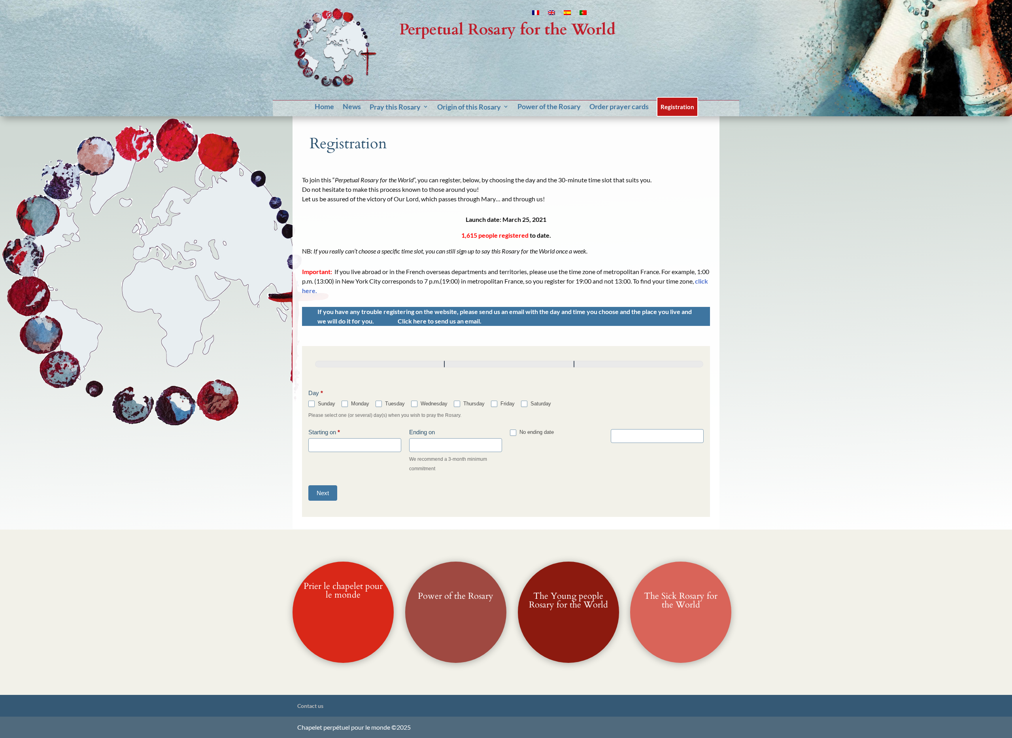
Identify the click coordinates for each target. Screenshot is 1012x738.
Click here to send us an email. (439, 321)
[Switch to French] (535, 14)
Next (323, 493)
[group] (506, 368)
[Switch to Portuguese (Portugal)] (583, 14)
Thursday (473, 404)
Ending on (422, 432)
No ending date (536, 432)
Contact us (310, 705)
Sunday (325, 404)
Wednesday (433, 404)
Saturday (540, 404)
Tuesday (394, 404)
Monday (359, 404)
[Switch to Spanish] (567, 14)
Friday (507, 404)
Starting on (324, 432)
